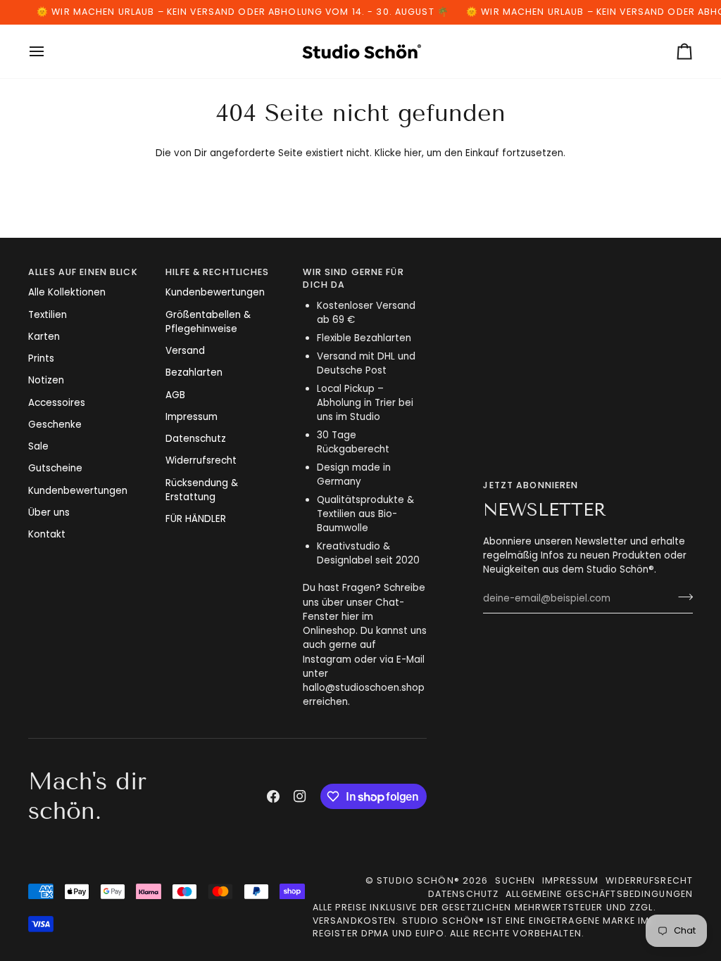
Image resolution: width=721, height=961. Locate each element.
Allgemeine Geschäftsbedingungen (599, 894)
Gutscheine (55, 468)
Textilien (47, 315)
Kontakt (46, 534)
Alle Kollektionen (67, 292)
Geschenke (55, 424)
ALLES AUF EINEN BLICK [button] (83, 272)
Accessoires (56, 402)
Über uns (49, 512)
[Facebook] (273, 796)
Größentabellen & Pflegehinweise (208, 322)
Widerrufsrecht (201, 460)
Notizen (46, 380)
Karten (44, 336)
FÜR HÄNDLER (195, 519)
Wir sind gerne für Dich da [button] (353, 278)
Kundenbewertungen (77, 490)
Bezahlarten (193, 372)
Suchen (515, 880)
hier (413, 153)
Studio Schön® (418, 880)
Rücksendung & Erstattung (201, 490)
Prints (41, 358)
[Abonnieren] (681, 596)
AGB (175, 395)
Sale (38, 446)
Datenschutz (195, 438)
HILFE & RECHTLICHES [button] (217, 272)
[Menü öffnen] (49, 51)
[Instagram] (300, 796)
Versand (185, 350)
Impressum (191, 417)
